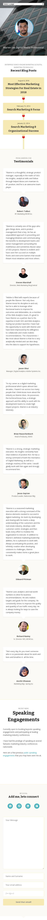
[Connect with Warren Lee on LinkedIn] (28, 806)
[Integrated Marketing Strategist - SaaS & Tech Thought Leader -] (23, 28)
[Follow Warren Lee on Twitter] (19, 806)
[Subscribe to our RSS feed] (10, 806)
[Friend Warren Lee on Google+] (36, 806)
